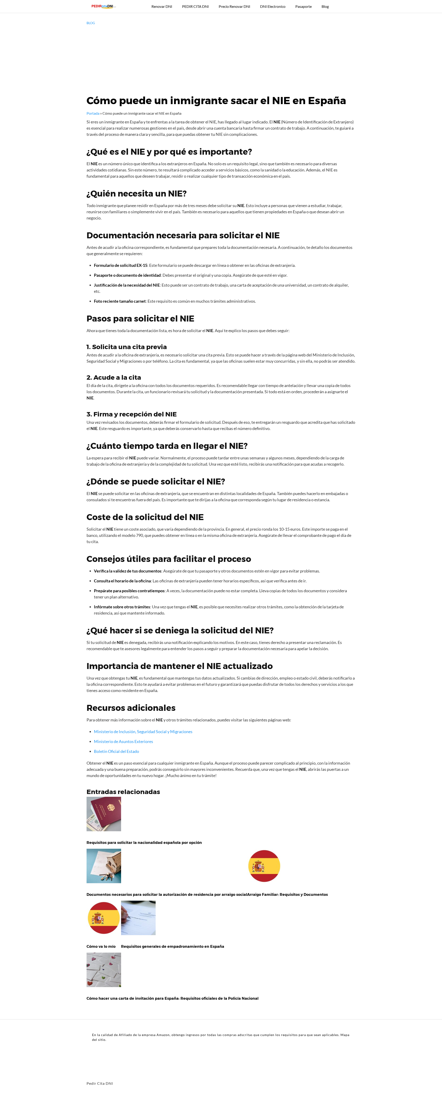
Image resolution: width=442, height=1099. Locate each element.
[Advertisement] (221, 60)
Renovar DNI (161, 6)
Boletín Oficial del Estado (116, 751)
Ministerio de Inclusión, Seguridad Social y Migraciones (143, 731)
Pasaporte (303, 6)
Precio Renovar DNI (234, 6)
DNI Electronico (272, 6)
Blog (325, 6)
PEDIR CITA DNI (195, 6)
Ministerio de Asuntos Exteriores (123, 741)
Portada (93, 113)
